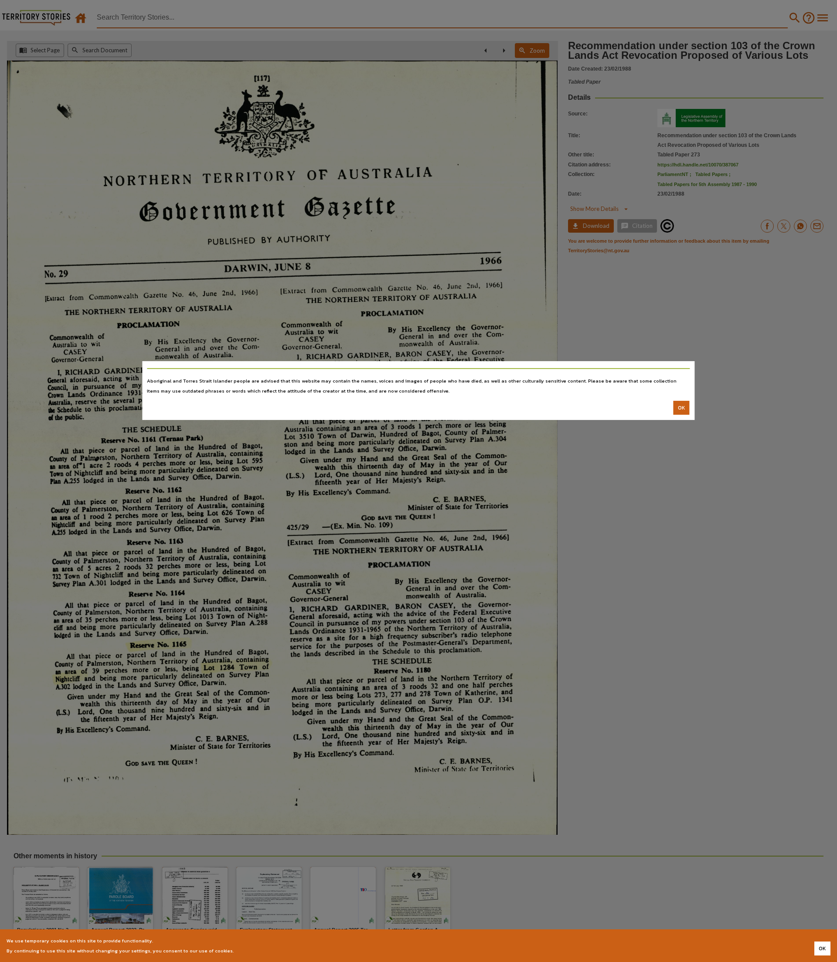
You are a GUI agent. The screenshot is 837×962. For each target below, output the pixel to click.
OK (681, 408)
